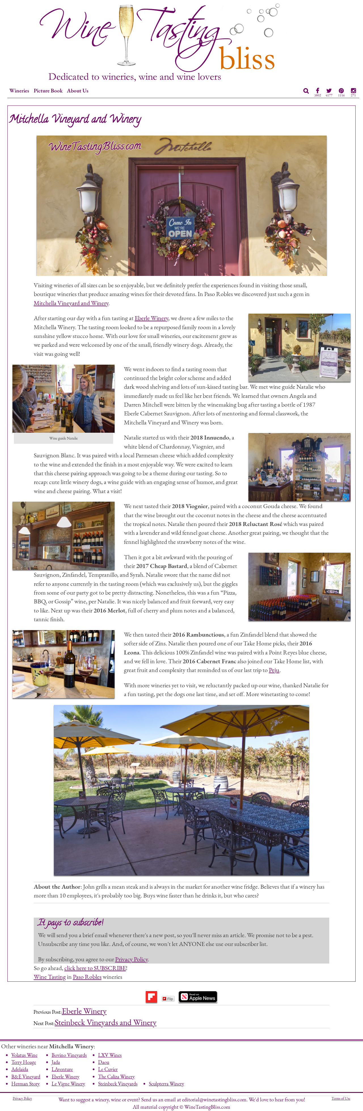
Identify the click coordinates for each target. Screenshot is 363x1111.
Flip (170, 998)
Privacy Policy (131, 959)
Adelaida (19, 1069)
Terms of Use (341, 1098)
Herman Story (25, 1083)
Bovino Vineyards (69, 1055)
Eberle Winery (151, 318)
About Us (77, 90)
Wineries (19, 90)
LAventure (62, 1069)
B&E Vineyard (25, 1076)
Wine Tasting (50, 976)
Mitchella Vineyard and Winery (71, 303)
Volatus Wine (24, 1055)
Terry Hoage (23, 1062)
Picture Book (48, 90)
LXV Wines (110, 1055)
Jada (56, 1062)
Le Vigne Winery (68, 1083)
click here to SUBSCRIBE (95, 968)
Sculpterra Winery (166, 1083)
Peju (274, 670)
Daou (103, 1062)
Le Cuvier (108, 1069)
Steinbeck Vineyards (118, 1083)
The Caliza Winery (116, 1076)
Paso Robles (87, 976)
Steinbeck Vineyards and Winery (106, 1022)
